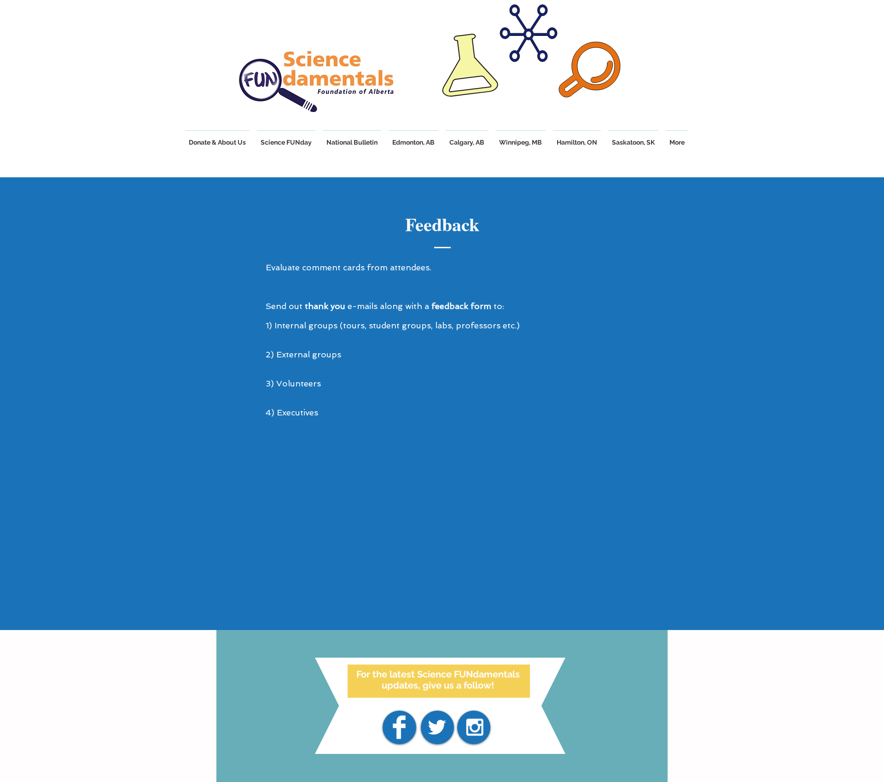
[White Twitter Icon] (437, 727)
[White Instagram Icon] (475, 727)
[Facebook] (399, 727)
